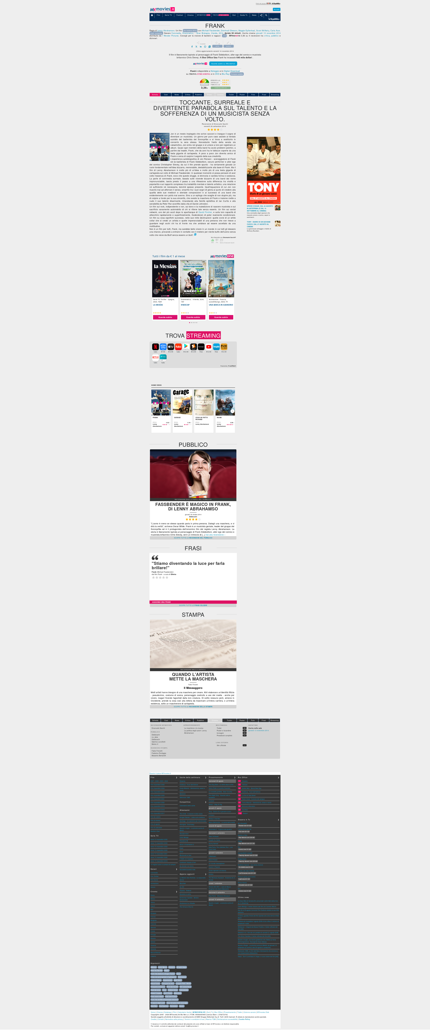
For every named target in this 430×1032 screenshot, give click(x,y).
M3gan (166, 970)
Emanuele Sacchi (158, 728)
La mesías (158, 305)
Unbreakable (184, 990)
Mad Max (154, 1006)
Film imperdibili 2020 (158, 802)
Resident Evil (184, 834)
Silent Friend (213, 860)
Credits (153, 1019)
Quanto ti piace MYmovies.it (160, 773)
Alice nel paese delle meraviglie (177, 1003)
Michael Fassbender (211, 30)
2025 (161, 781)
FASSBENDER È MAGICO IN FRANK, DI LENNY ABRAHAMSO (193, 506)
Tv (212, 1012)
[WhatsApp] (205, 46)
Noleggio (215, 70)
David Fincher (205, 212)
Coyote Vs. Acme (214, 840)
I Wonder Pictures (170, 35)
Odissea (244, 785)
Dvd (208, 1012)
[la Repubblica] (268, 5)
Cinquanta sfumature (158, 987)
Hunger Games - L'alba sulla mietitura (192, 817)
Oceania (182, 781)
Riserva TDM (211, 1019)
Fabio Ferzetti (157, 751)
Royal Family (155, 983)
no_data (155, 737)
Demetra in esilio (185, 894)
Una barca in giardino (221, 305)
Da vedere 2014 (190, 30)
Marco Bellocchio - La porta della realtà (222, 822)
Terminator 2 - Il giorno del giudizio (220, 829)
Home (153, 1012)
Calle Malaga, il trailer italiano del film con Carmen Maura (257, 906)
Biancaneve (182, 977)
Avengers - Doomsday (187, 824)
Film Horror (154, 880)
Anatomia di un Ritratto (187, 903)
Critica (187, 94)
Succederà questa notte (187, 869)
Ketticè (211, 874)
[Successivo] (232, 411)
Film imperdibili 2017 (158, 813)
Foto (253, 94)
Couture (211, 801)
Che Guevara (163, 1006)
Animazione (154, 883)
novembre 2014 (274, 33)
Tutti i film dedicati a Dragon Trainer (162, 974)
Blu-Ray (225, 73)
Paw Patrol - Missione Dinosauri (219, 896)
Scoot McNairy (262, 30)
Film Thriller (155, 876)
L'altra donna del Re (244, 829)
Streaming (275, 94)
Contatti (161, 1019)
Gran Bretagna (203, 33)
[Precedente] (154, 411)
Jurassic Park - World (183, 983)
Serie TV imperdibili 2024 (159, 843)
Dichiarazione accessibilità (227, 1019)
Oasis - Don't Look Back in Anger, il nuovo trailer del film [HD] (258, 956)
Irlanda (214, 33)
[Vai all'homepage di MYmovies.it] (162, 11)
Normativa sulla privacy (174, 1019)
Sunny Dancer (213, 843)
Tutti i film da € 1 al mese (168, 256)
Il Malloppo (212, 856)
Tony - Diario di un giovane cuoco (220, 811)
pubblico (275, 35)
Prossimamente (230, 1012)
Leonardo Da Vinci (168, 983)
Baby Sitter (177, 980)
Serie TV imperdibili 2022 (159, 850)
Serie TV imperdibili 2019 (159, 861)
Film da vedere (155, 817)
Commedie (154, 873)
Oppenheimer (167, 980)
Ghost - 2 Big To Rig (215, 804)
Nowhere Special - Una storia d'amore (250, 865)
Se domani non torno (187, 866)
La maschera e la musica (193, 728)
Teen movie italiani (157, 996)
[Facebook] (192, 46)
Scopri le (193, 538)
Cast (166, 94)
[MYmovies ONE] (222, 256)
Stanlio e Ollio (242, 835)
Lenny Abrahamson (165, 30)
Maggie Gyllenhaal (247, 30)
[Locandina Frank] (160, 160)
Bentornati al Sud (185, 855)
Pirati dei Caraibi (172, 987)
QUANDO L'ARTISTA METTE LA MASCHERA (193, 676)
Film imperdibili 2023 (158, 792)
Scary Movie (163, 967)
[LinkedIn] (200, 46)
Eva (239, 847)
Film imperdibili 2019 (158, 806)
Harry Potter (168, 993)
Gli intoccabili (242, 823)
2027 (152, 781)
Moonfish (183, 883)
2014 (221, 33)
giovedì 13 (261, 33)
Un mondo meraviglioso (217, 863)
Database (167, 1012)
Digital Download (232, 70)
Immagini (220, 733)
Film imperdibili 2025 (158, 785)
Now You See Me (156, 970)
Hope (181, 848)
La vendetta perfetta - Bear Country (220, 792)
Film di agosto (155, 824)
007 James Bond (185, 987)
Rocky (182, 1006)
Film (174, 1012)
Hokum (245, 813)
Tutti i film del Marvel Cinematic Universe (164, 1000)
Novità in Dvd (155, 831)
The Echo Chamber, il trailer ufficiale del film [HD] (254, 936)
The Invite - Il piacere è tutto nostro (191, 814)
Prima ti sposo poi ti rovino (247, 877)
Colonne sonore (250, 1012)
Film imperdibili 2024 (158, 788)
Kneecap (185, 305)
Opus (178, 974)
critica (267, 35)
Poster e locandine (224, 730)
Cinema (160, 1012)
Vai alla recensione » (216, 534)
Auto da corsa (155, 990)
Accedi (277, 9)
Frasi (264, 94)
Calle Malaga (184, 837)
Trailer (231, 94)
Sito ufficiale (221, 745)
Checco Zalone (156, 980)
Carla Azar (275, 30)
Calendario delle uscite (187, 805)
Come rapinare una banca (217, 870)
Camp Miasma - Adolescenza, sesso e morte (256, 802)
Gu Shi (182, 887)
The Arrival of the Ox (186, 907)
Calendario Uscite (184, 1012)
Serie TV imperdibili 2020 (159, 857)
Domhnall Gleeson (229, 30)
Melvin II (155, 744)
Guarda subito (165, 317)
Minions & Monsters (248, 806)
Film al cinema (155, 820)
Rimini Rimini (242, 883)
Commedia (176, 33)
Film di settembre (156, 828)
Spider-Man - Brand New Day (251, 788)
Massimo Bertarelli (159, 755)
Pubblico (198, 94)
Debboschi (156, 735)
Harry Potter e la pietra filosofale (219, 788)
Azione (153, 887)
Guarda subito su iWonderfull (223, 63)
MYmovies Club (263, 1012)
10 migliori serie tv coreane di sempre (163, 864)
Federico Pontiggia (159, 753)
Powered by (224, 366)
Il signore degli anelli (158, 1003)
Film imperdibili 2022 (158, 795)
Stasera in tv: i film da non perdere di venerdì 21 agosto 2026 (258, 932)
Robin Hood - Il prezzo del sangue (253, 799)
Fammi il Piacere (214, 867)
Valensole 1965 (185, 797)
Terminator (173, 1006)
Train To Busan (214, 836)
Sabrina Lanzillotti (158, 742)
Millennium (177, 993)
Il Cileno (211, 815)
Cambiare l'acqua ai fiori (188, 862)
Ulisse (240, 841)
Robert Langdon (156, 993)
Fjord (181, 852)
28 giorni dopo (181, 967)
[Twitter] (196, 46)
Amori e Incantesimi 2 (187, 844)
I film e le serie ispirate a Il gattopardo (163, 977)
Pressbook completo (224, 735)
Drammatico (187, 33)
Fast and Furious (171, 996)
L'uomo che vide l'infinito (246, 871)
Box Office (218, 1012)
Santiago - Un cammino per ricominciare (193, 821)
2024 (166, 781)
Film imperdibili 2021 (158, 799)
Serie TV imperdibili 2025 (159, 839)
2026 (157, 781)
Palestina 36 (184, 841)
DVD (217, 73)
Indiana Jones (172, 990)
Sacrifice (245, 810)
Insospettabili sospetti (245, 853)
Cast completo (156, 33)
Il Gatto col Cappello (186, 859)
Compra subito (237, 74)
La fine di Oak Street (249, 795)
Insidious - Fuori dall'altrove (189, 785)
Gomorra (172, 967)
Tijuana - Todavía (185, 890)
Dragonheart (242, 859)
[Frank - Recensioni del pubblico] (193, 497)
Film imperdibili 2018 (158, 810)
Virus (164, 990)
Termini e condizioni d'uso (194, 1019)
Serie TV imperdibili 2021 (159, 854)
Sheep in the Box (214, 819)
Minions (153, 967)
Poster (242, 94)
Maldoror (183, 794)
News (177, 94)
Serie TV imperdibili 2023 (159, 846)
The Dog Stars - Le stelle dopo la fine (221, 784)
